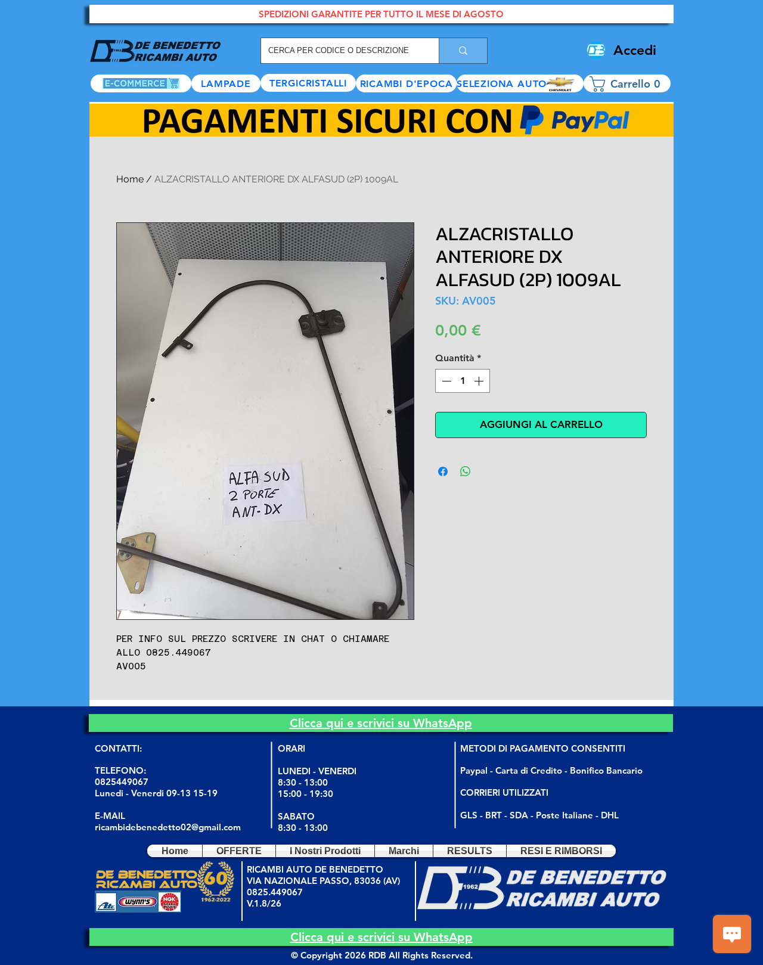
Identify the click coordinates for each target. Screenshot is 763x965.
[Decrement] (445, 381)
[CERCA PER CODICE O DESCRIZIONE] (463, 50)
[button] (520, 83)
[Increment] (480, 381)
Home (130, 179)
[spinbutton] (463, 381)
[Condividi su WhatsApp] (465, 471)
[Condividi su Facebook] (443, 471)
